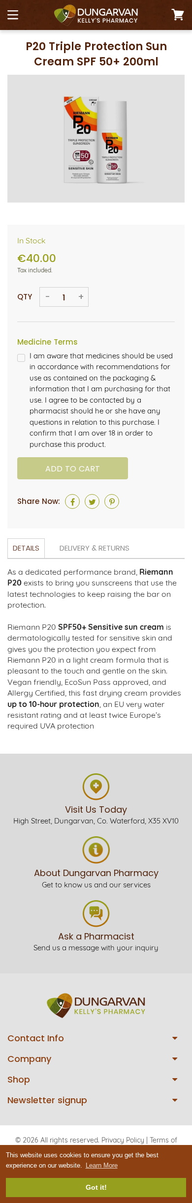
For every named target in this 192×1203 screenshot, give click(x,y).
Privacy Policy (122, 1140)
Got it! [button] (96, 1187)
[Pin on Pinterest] (111, 501)
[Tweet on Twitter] (92, 501)
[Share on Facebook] (72, 501)
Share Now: (38, 501)
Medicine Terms (47, 342)
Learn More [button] (102, 1165)
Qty (24, 297)
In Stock (31, 240)
